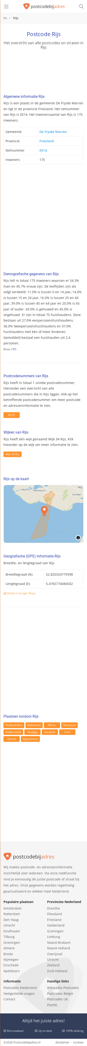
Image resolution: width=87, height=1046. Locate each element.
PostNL (52, 1005)
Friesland (46, 141)
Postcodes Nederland (20, 987)
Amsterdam (12, 908)
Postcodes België (60, 993)
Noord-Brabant (59, 942)
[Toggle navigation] (6, 6)
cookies (78, 1042)
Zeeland (53, 965)
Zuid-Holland (57, 971)
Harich (11, 739)
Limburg (53, 936)
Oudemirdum (14, 725)
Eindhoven (11, 931)
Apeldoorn (11, 971)
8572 (11, 415)
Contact (9, 999)
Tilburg (9, 936)
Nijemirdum (30, 739)
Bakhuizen (34, 725)
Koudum (50, 732)
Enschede (11, 965)
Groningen (11, 942)
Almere (9, 948)
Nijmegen (11, 959)
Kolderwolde (13, 732)
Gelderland (55, 925)
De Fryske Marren (53, 131)
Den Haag (11, 919)
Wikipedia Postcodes (63, 987)
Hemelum (69, 725)
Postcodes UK (57, 999)
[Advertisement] (43, 219)
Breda (8, 954)
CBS (13, 349)
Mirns (52, 725)
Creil (67, 732)
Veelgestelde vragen (19, 993)
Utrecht (9, 925)
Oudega (32, 732)
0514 (43, 150)
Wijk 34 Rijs (12, 454)
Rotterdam (11, 914)
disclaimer (62, 1042)
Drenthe (53, 908)
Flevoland (54, 914)
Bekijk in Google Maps (21, 593)
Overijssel (54, 954)
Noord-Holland (58, 948)
